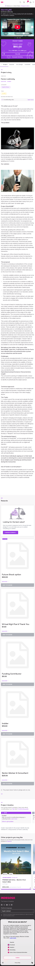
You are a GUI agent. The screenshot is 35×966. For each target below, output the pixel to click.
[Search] (20, 2)
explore (9, 841)
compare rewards (10, 532)
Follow (17, 54)
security (4, 93)
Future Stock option (11, 574)
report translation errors (8, 915)
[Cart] (24, 2)
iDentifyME (6, 9)
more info (3, 81)
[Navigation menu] (33, 2)
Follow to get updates (7, 821)
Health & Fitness (5, 87)
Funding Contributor (11, 673)
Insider (5, 723)
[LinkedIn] (11, 905)
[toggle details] (31, 888)
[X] (4, 905)
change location (25, 6)
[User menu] (30, 2)
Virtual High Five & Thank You (15, 624)
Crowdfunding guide (22, 809)
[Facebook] (2, 905)
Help (13, 809)
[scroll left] (3, 27)
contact (9, 81)
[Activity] (27, 2)
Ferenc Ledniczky (8, 11)
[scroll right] (32, 27)
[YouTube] (7, 905)
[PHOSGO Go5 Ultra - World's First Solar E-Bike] (16, 859)
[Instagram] (9, 905)
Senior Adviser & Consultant (15, 773)
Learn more (14, 819)
